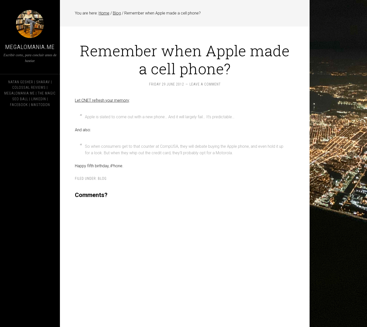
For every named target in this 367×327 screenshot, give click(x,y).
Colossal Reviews (29, 88)
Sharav (43, 82)
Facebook (19, 105)
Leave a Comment (205, 84)
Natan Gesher (20, 82)
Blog (102, 178)
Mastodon (40, 105)
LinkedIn (38, 99)
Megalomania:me (19, 93)
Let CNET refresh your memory (102, 100)
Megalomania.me (30, 47)
